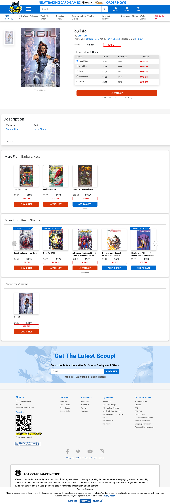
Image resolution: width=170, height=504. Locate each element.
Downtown (64, 402)
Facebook (85, 402)
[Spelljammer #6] (55, 176)
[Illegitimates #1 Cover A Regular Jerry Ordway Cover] (143, 240)
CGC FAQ (138, 411)
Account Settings (109, 405)
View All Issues (40, 90)
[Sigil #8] (26, 304)
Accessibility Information (144, 427)
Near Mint (83, 61)
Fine (81, 71)
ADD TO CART (85, 204)
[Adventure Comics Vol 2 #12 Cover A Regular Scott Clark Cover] (85, 240)
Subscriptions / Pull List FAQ (113, 414)
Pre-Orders (107, 424)
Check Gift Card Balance (112, 411)
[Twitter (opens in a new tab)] (78, 452)
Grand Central (65, 405)
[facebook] (67, 452)
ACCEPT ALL (85, 501)
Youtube (84, 411)
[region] (14, 243)
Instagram (85, 405)
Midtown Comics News (25, 408)
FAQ (136, 408)
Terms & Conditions (142, 421)
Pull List (105, 417)
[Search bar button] (104, 9)
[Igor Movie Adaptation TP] (85, 176)
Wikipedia (19, 404)
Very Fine (83, 66)
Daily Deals (82, 376)
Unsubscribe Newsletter (144, 417)
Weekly (68, 376)
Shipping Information (143, 424)
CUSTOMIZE (72, 501)
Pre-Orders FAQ (108, 421)
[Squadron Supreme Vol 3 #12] (26, 240)
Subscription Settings (111, 408)
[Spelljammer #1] (26, 176)
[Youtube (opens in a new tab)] (90, 452)
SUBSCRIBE (111, 371)
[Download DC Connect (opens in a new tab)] (32, 443)
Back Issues (98, 376)
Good (81, 81)
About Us (20, 397)
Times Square (65, 408)
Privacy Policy (140, 414)
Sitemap (138, 405)
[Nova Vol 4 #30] (55, 240)
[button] (28, 9)
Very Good (83, 76)
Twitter (83, 408)
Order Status (107, 402)
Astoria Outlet (65, 411)
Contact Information (23, 401)
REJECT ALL (97, 501)
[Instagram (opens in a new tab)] (102, 452)
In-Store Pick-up (141, 402)
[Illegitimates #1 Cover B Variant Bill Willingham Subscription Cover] (114, 240)
